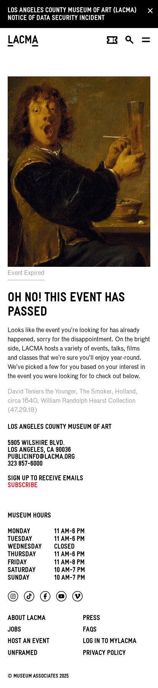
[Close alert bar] (148, 10)
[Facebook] (45, 596)
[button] (129, 42)
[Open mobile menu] (146, 42)
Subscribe (23, 486)
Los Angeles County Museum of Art (60, 428)
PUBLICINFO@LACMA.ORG (41, 457)
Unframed (23, 654)
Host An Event (28, 642)
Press (91, 619)
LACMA (23, 42)
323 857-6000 (25, 464)
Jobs (14, 630)
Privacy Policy (104, 654)
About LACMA (27, 619)
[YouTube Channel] (61, 596)
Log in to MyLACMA (110, 642)
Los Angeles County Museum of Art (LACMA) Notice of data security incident (72, 15)
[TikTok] (29, 596)
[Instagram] (13, 596)
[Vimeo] (77, 596)
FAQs (90, 630)
